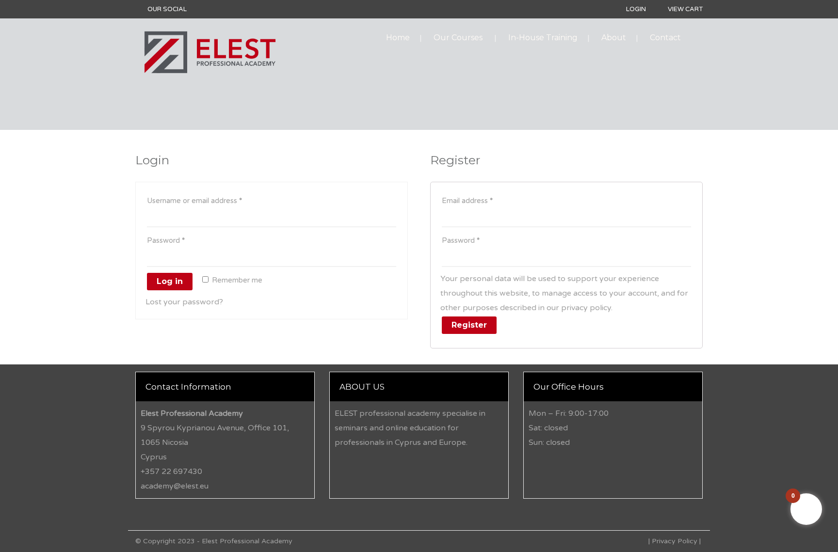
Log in (170, 281)
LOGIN (636, 9)
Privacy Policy (674, 541)
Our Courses (458, 37)
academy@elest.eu (175, 486)
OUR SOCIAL (167, 9)
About (613, 37)
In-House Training (543, 37)
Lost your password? (184, 302)
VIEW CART (685, 9)
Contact (665, 37)
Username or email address (194, 200)
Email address (467, 200)
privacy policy (586, 308)
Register (469, 325)
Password (166, 240)
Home (398, 37)
